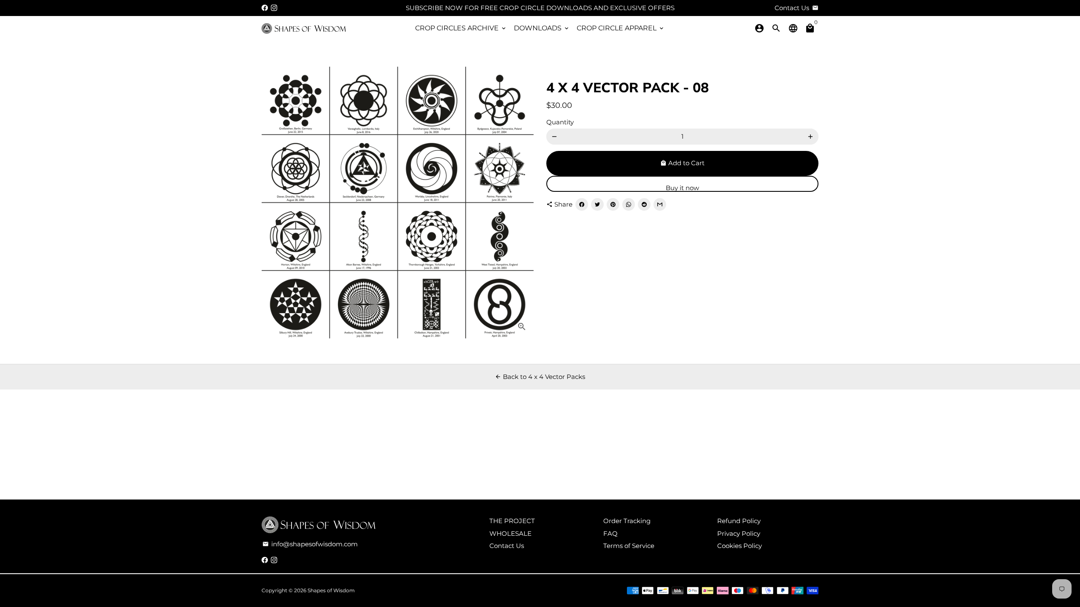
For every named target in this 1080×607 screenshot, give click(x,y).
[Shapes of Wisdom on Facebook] (265, 8)
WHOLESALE (510, 533)
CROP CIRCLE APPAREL (621, 28)
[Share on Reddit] (644, 204)
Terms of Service (628, 546)
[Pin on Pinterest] (613, 204)
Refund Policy (739, 521)
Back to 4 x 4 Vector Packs (540, 377)
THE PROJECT (512, 521)
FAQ (610, 533)
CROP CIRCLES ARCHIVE (461, 28)
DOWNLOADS (542, 28)
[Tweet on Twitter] (597, 204)
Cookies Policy (739, 546)
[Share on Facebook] (581, 204)
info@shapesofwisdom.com (310, 544)
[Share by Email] (659, 204)
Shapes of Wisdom (331, 590)
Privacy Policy (738, 533)
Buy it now (682, 188)
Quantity (560, 122)
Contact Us (506, 546)
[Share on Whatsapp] (628, 204)
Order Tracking (627, 521)
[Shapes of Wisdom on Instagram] (274, 8)
